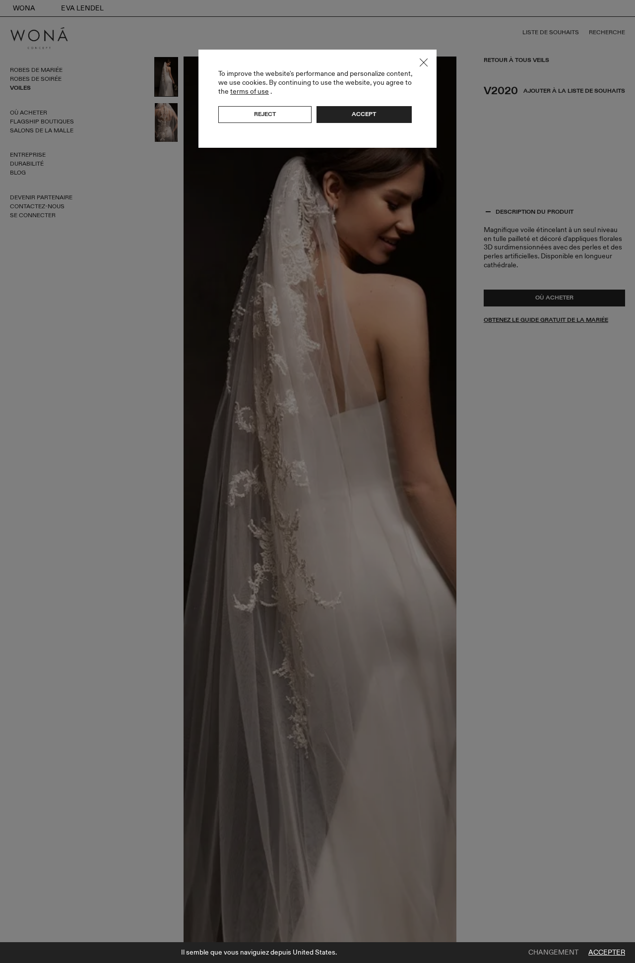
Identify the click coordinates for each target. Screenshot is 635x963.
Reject (265, 114)
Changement (553, 952)
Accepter (606, 952)
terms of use (249, 91)
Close (424, 62)
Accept (364, 114)
